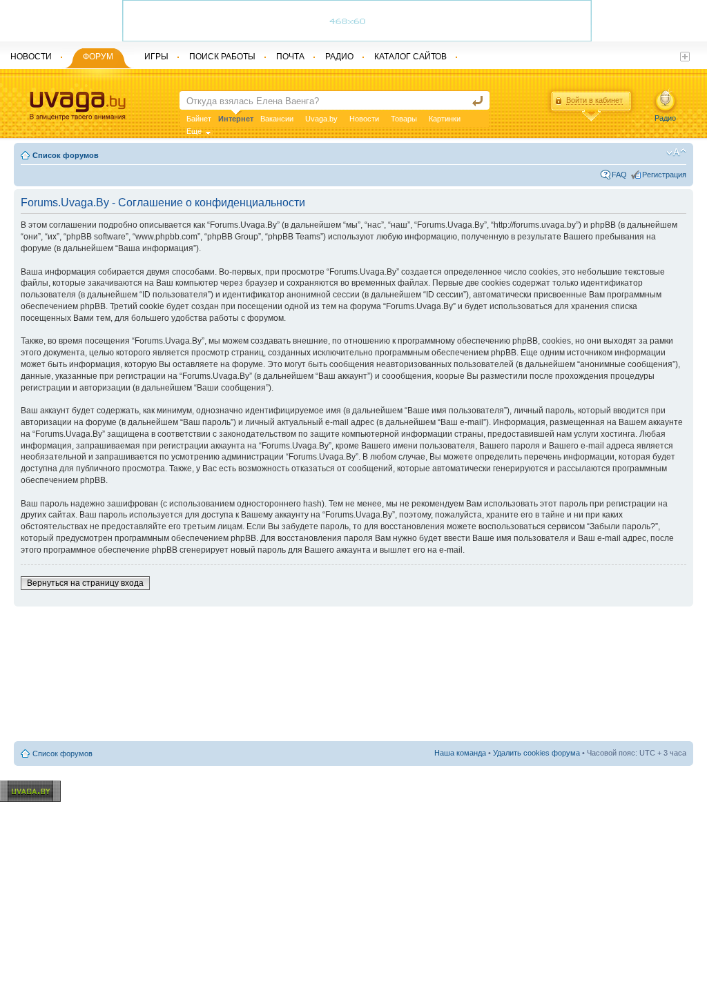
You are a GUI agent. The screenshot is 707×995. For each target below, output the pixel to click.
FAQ (619, 174)
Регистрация (664, 174)
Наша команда (460, 753)
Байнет (198, 119)
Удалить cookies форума (536, 753)
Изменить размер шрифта (676, 152)
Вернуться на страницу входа (85, 583)
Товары (404, 119)
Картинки (445, 119)
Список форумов (65, 155)
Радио (665, 118)
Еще (194, 131)
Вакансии (276, 119)
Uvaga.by (321, 119)
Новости (364, 119)
